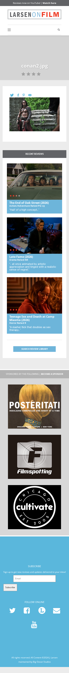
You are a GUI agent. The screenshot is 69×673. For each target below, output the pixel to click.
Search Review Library (34, 348)
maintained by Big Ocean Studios (34, 661)
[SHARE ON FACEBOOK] (19, 95)
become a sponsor (52, 373)
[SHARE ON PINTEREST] (25, 95)
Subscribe (10, 587)
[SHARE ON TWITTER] (13, 95)
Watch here (49, 3)
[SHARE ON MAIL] (31, 95)
